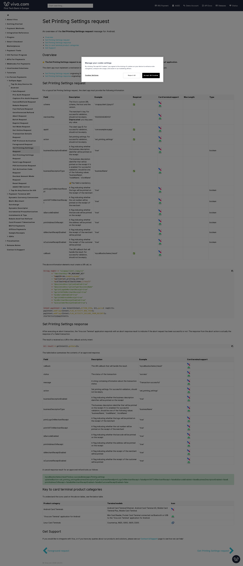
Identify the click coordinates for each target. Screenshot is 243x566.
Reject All (132, 75)
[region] (122, 69)
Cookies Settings (91, 75)
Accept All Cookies (151, 75)
